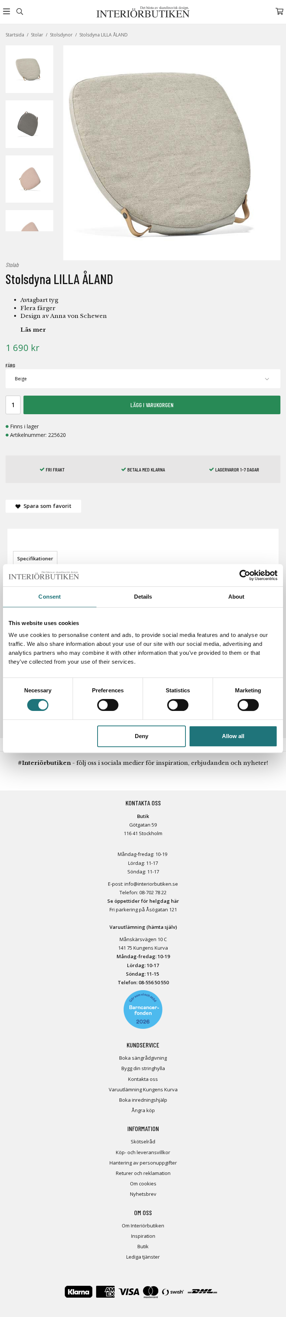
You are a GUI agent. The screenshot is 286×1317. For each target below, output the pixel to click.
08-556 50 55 (152, 982)
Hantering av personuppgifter (143, 1162)
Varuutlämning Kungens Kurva (143, 1089)
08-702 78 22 (152, 892)
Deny (141, 736)
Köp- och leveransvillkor (143, 1152)
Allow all (233, 736)
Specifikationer (35, 558)
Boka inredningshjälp (143, 1100)
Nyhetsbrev (143, 1194)
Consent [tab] (49, 596)
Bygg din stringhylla (143, 1068)
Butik (143, 1246)
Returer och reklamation (143, 1173)
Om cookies (143, 1183)
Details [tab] (143, 596)
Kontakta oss (143, 1079)
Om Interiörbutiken (143, 1225)
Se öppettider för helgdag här (143, 901)
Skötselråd (143, 1141)
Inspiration (143, 1236)
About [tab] (236, 596)
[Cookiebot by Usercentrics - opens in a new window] (244, 575)
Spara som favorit (46, 505)
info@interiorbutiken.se (151, 883)
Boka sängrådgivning (143, 1057)
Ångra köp (143, 1110)
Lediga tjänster (143, 1256)
